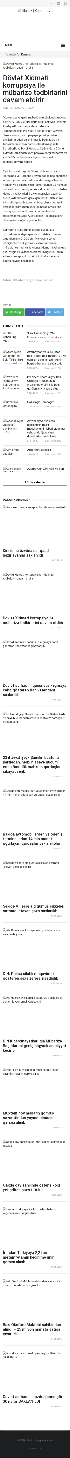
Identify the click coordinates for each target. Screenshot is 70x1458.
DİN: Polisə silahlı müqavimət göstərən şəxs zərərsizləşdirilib (30, 976)
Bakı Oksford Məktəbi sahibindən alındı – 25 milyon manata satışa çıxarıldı (32, 1329)
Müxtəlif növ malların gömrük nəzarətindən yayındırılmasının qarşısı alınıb (30, 1118)
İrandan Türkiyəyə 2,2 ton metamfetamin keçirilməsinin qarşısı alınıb (28, 1257)
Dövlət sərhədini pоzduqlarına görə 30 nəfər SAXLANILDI (34, 1399)
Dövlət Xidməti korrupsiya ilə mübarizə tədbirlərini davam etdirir (33, 620)
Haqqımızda (35, 1448)
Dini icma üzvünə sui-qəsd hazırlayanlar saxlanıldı (26, 553)
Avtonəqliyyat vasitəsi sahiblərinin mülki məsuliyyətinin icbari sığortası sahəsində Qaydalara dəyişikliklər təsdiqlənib (46, 428)
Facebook (36, 312)
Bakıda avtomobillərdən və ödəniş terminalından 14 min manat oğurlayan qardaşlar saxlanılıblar (33, 839)
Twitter (57, 312)
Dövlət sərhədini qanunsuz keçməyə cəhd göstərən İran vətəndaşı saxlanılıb (34, 690)
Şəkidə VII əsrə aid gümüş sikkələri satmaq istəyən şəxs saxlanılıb (33, 908)
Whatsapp (15, 312)
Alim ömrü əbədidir (39, 450)
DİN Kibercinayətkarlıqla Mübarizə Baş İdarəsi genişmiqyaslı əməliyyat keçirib (34, 1046)
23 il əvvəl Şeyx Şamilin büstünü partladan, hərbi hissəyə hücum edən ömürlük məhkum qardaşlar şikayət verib (32, 764)
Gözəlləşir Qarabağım (40, 402)
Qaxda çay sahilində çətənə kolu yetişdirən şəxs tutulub (31, 1187)
